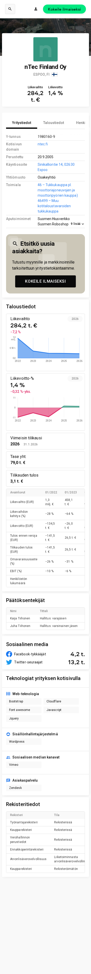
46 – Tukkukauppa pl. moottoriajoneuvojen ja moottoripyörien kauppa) (58, 190)
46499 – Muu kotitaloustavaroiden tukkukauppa (54, 206)
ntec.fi (43, 144)
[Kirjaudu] (36, 9)
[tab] (21, 123)
